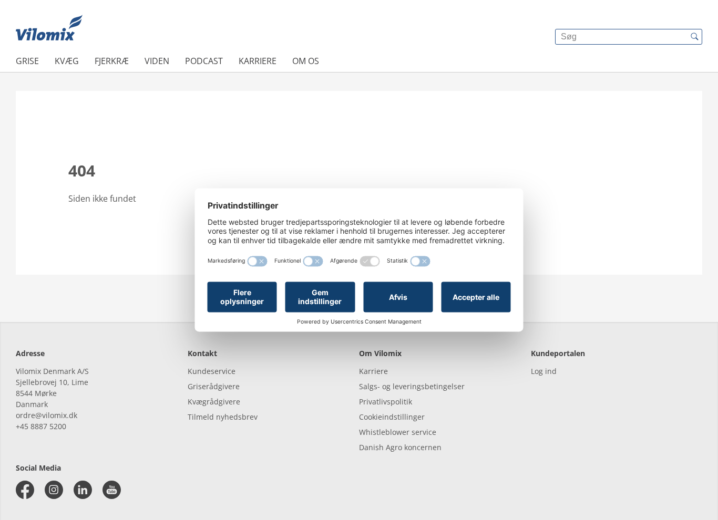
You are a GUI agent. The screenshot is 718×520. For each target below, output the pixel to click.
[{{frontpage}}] (49, 29)
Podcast (204, 61)
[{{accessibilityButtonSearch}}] (694, 37)
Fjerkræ (112, 61)
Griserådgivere (214, 386)
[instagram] (54, 490)
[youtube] (111, 490)
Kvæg (67, 61)
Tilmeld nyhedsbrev (223, 417)
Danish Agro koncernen (400, 447)
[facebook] (25, 490)
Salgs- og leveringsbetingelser (412, 386)
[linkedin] (83, 490)
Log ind (544, 371)
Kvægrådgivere (214, 402)
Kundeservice (211, 371)
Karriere (257, 61)
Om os (305, 61)
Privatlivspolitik (385, 402)
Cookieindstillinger (392, 417)
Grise (27, 61)
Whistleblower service (397, 432)
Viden (157, 61)
